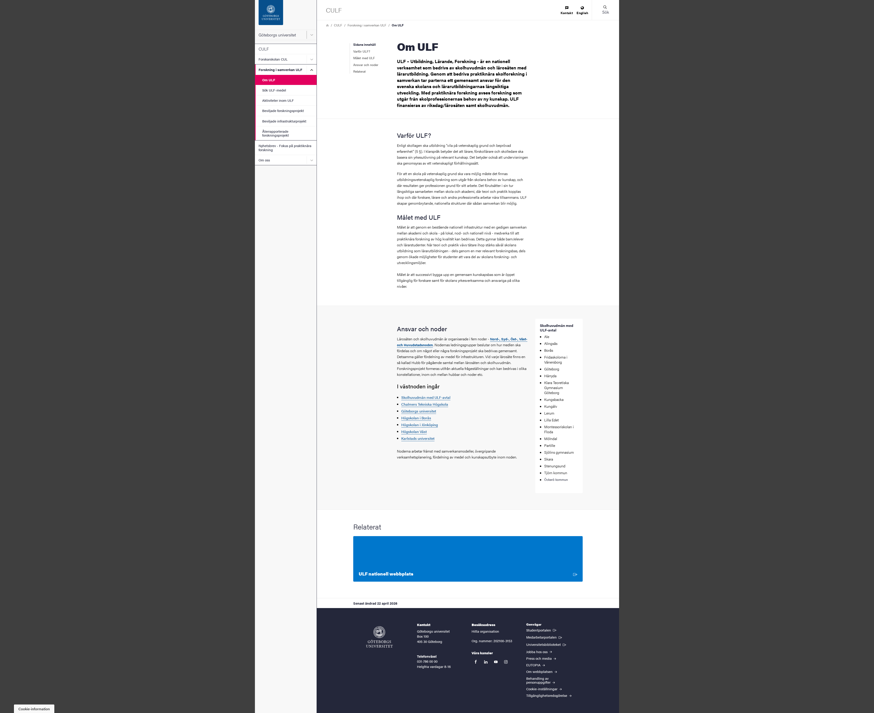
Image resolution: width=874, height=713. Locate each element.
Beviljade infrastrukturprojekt (284, 121)
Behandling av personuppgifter (538, 680)
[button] (605, 10)
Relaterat (359, 71)
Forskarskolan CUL (273, 59)
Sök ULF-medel (274, 90)
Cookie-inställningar (542, 688)
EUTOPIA (533, 664)
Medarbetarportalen (544, 636)
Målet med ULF (364, 58)
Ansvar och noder (365, 64)
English (582, 12)
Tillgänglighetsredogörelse (547, 695)
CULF (264, 49)
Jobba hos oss (537, 651)
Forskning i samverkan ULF (280, 69)
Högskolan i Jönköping (419, 424)
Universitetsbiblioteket (546, 644)
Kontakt (567, 12)
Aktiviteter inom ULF (278, 100)
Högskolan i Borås (416, 417)
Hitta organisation (485, 631)
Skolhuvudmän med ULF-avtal (425, 397)
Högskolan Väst (414, 431)
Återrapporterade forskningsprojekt (275, 133)
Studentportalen (541, 629)
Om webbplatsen (540, 671)
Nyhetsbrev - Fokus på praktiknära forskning (285, 147)
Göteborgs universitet (277, 35)
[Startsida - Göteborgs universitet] (286, 15)
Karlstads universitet (417, 438)
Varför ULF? (361, 51)
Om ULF (268, 79)
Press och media (539, 658)
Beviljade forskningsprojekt (283, 110)
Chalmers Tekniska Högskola (424, 404)
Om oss (264, 160)
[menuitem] (567, 10)
